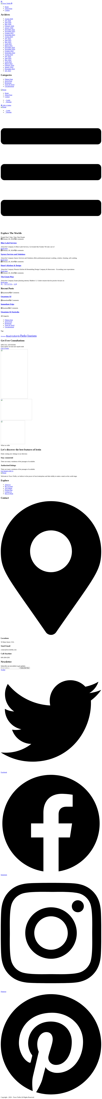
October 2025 (9, 33)
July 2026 (8, 20)
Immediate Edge (7, 304)
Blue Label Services (9, 243)
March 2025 (8, 46)
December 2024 (10, 47)
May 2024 (8, 60)
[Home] (3, 90)
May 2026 (8, 24)
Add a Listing (6, 105)
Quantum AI (6, 296)
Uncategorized (9, 86)
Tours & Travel (9, 84)
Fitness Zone (9, 79)
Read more (4, 248)
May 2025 (8, 42)
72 (8, 284)
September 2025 (10, 35)
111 (15, 284)
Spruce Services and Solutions (13, 254)
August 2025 (9, 37)
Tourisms (32, 335)
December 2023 (10, 69)
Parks (23, 335)
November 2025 (10, 31)
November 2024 (10, 49)
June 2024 (8, 58)
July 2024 (8, 56)
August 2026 (9, 19)
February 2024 (9, 65)
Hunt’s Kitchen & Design (11, 265)
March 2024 (8, 63)
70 (5, 284)
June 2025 (8, 40)
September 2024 (10, 53)
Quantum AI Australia (10, 312)
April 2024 (8, 62)
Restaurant (8, 83)
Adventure (3, 336)
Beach (9, 336)
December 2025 (10, 29)
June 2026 (8, 22)
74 (11, 284)
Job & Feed (8, 81)
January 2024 (9, 67)
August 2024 (9, 55)
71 (6, 284)
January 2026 (9, 28)
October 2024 (9, 51)
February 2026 (9, 26)
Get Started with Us (7, 471)
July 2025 (8, 38)
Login (8, 100)
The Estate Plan (7, 277)
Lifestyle (16, 336)
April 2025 (8, 44)
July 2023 (8, 71)
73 (10, 284)
